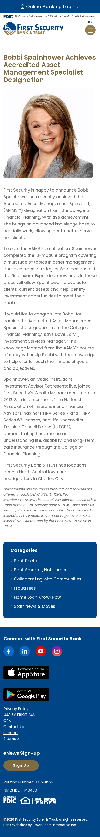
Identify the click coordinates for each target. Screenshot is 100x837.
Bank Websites (15, 825)
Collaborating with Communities (47, 579)
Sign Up (21, 765)
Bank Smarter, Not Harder (40, 570)
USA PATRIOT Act (19, 714)
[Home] (33, 28)
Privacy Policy (16, 708)
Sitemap (11, 738)
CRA (7, 720)
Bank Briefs (25, 561)
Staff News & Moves (34, 606)
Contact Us (13, 726)
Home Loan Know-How (37, 597)
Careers (10, 733)
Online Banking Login (50, 6)
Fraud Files (25, 588)
